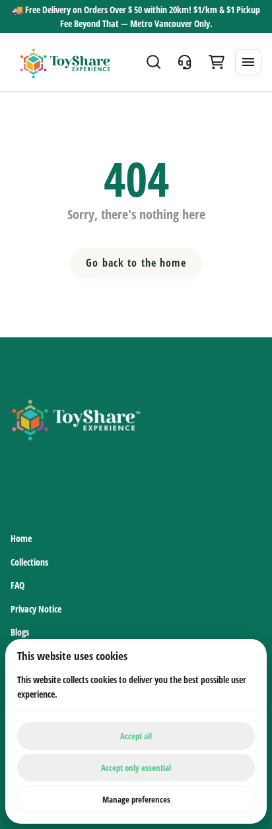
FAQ (17, 585)
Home (21, 538)
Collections (29, 562)
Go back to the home (136, 262)
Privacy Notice (36, 609)
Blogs (20, 632)
